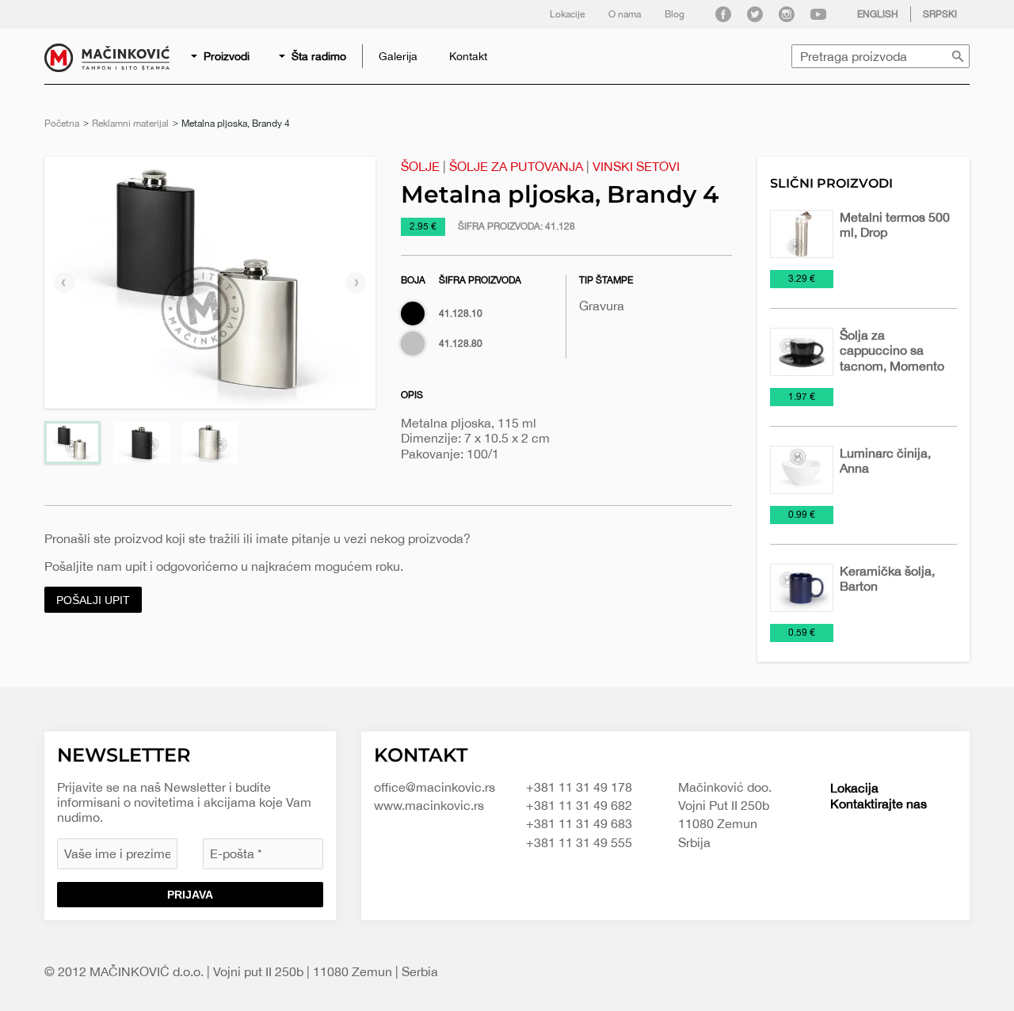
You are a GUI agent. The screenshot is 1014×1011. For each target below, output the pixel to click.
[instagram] (787, 14)
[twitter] (755, 14)
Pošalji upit (93, 600)
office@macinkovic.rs (434, 787)
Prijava (190, 894)
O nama (624, 14)
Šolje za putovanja (516, 166)
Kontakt (468, 56)
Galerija (398, 56)
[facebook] (723, 14)
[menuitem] (221, 56)
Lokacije (567, 14)
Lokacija (854, 788)
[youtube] (818, 14)
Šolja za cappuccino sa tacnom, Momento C (892, 358)
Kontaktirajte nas (878, 803)
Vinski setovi (636, 166)
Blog (674, 14)
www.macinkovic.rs (429, 805)
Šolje (420, 166)
